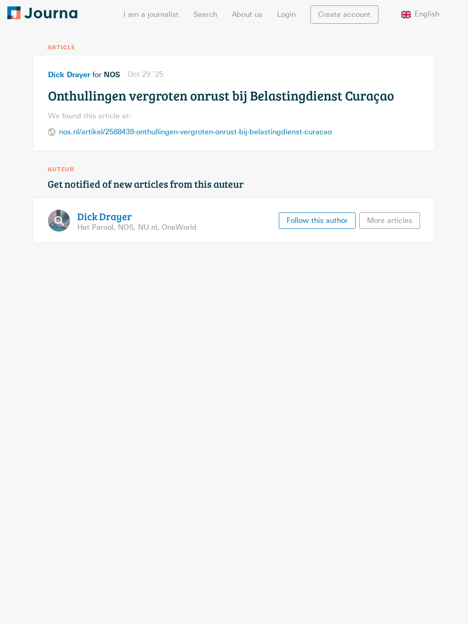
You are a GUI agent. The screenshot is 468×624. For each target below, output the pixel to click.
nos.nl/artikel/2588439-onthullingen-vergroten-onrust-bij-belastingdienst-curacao (195, 131)
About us (247, 14)
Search (205, 14)
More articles (389, 220)
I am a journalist (151, 14)
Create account (344, 14)
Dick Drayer (69, 74)
